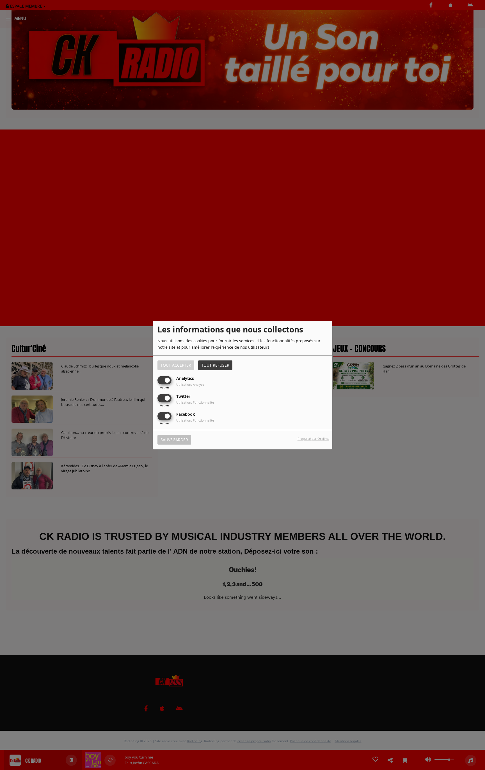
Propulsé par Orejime (313, 438)
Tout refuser (215, 365)
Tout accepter (176, 365)
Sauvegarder (174, 439)
